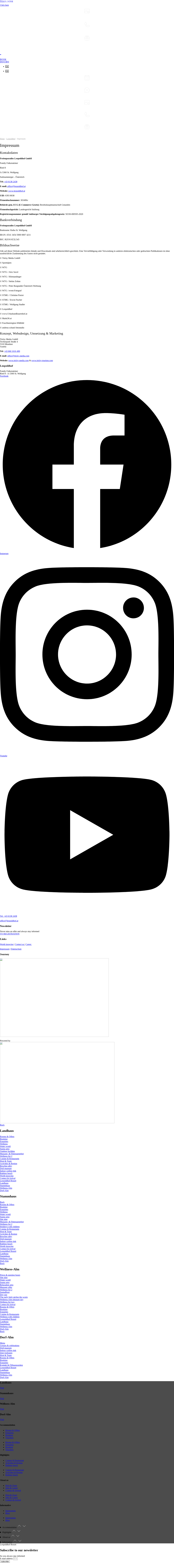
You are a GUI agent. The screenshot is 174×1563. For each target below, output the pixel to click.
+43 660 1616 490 (12, 351)
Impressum (4, 949)
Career (29, 944)
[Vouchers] (87, 38)
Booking (9, 1435)
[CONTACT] (87, 24)
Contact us (20, 944)
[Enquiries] (87, 90)
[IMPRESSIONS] (87, 11)
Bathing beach (11, 1465)
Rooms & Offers (12, 1430)
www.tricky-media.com (18, 360)
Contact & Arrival (13, 1490)
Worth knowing (6, 944)
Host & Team (11, 1485)
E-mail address (6, 1558)
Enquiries (9, 1433)
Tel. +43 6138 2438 (8, 916)
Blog (7, 1513)
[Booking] (87, 78)
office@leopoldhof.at (9, 921)
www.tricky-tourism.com (42, 360)
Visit (2, 1388)
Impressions (10, 1511)
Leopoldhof (10, 139)
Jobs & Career (11, 1488)
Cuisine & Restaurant (14, 1460)
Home (2, 139)
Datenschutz (16, 949)
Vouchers (9, 1437)
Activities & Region (14, 1463)
